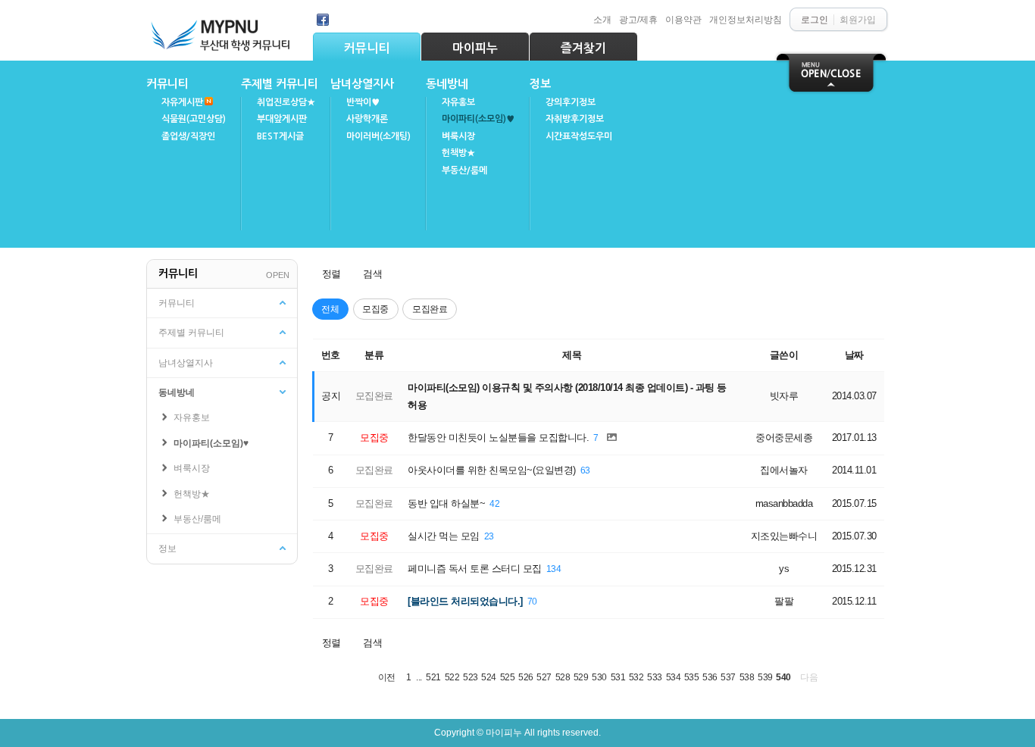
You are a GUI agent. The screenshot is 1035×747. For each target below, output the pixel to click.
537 (728, 677)
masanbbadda (784, 503)
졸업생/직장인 (188, 136)
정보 (540, 83)
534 (673, 677)
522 (452, 677)
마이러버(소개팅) (378, 136)
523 (470, 677)
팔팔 (783, 601)
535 (691, 677)
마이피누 (475, 48)
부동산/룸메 (464, 170)
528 (563, 677)
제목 (571, 355)
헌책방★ (458, 153)
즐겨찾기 (583, 48)
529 (581, 677)
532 (636, 677)
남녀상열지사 (362, 83)
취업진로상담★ (286, 102)
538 (747, 677)
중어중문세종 (783, 437)
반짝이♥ (363, 102)
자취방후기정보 (575, 118)
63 (585, 470)
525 (507, 677)
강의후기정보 (571, 102)
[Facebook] (323, 20)
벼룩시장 (458, 136)
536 (710, 677)
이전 (387, 677)
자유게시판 (182, 102)
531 (618, 677)
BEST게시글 (280, 136)
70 (532, 601)
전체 (330, 309)
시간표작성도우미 (579, 136)
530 (599, 677)
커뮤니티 (366, 48)
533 (654, 677)
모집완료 (429, 309)
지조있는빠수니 (784, 536)
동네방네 (447, 83)
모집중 (375, 309)
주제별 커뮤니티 (279, 83)
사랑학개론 (367, 118)
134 (553, 569)
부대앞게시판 (282, 118)
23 (489, 536)
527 (544, 677)
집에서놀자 (784, 470)
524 (488, 677)
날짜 (854, 355)
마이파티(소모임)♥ (478, 118)
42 (494, 503)
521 (433, 677)
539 (765, 677)
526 (525, 677)
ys (784, 568)
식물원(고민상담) (193, 118)
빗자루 (784, 396)
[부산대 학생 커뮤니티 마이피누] (222, 31)
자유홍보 (458, 102)
